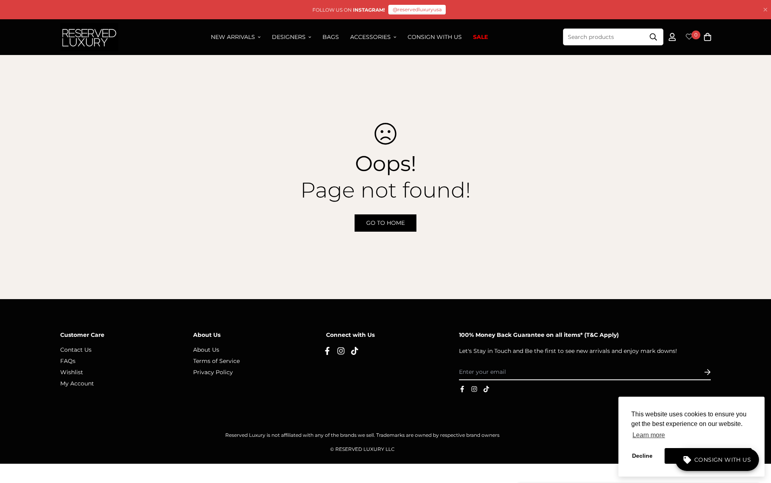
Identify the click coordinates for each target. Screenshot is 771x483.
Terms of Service (216, 361)
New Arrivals (233, 37)
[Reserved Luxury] (89, 37)
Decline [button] (642, 455)
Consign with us (435, 37)
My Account (77, 383)
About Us (206, 349)
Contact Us (76, 349)
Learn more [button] (648, 435)
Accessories (370, 37)
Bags (330, 37)
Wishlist (71, 372)
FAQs (67, 361)
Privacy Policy (213, 372)
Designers (289, 37)
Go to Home (385, 222)
